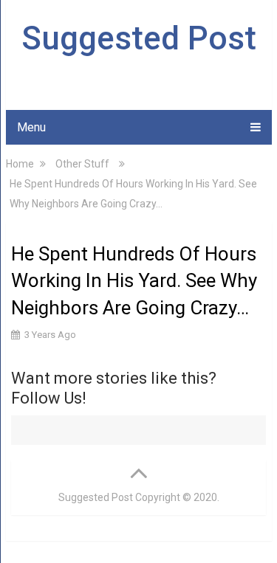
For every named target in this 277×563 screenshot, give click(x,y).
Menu (31, 127)
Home (20, 164)
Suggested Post (138, 38)
